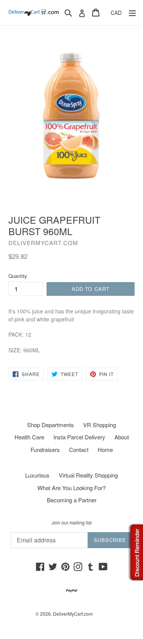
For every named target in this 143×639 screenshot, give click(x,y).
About (121, 437)
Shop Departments (50, 425)
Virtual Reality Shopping (88, 475)
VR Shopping (99, 425)
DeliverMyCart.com (73, 613)
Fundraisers (45, 449)
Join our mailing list (71, 522)
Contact (78, 449)
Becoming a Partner (71, 500)
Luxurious (37, 475)
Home (105, 449)
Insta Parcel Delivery (79, 437)
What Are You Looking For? (71, 488)
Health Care (29, 437)
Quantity (17, 275)
